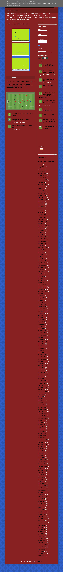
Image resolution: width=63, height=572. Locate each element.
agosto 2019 (41, 317)
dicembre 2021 (42, 265)
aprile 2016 (41, 402)
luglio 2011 (41, 527)
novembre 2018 (42, 337)
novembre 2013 (42, 466)
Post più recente (11, 81)
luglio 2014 (41, 448)
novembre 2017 (42, 361)
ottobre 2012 (41, 494)
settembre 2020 (42, 291)
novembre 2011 (42, 518)
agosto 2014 (41, 446)
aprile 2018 (41, 350)
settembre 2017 (42, 365)
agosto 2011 (41, 525)
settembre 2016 (42, 392)
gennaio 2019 (42, 333)
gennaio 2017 (42, 383)
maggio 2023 (41, 230)
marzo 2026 (41, 171)
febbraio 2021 (42, 280)
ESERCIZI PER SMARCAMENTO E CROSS (48, 66)
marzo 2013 (41, 483)
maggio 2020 (41, 298)
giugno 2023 (41, 228)
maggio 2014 (41, 453)
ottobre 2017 (41, 363)
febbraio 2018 (42, 354)
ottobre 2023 (41, 223)
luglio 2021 (41, 274)
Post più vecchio (30, 81)
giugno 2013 (41, 477)
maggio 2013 (41, 479)
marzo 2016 (41, 405)
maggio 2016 (41, 400)
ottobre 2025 (41, 182)
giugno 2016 (41, 398)
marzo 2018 (41, 352)
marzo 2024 (41, 212)
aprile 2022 (41, 256)
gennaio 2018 (42, 357)
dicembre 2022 (42, 241)
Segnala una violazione (46, 161)
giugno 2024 (41, 206)
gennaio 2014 (42, 461)
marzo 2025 (41, 191)
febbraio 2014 (42, 459)
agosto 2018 (41, 343)
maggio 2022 (41, 254)
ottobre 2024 (41, 201)
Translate (49, 53)
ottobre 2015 (41, 416)
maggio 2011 (41, 531)
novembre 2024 (42, 199)
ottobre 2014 (41, 442)
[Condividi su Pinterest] (15, 77)
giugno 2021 (41, 276)
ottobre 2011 (41, 520)
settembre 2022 (42, 247)
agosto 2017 (41, 368)
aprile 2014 (41, 455)
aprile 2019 (41, 326)
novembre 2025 (42, 180)
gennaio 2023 (42, 239)
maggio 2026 (41, 167)
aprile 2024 (41, 210)
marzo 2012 (41, 510)
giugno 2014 (41, 451)
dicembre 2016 (42, 385)
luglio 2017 (41, 370)
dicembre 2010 (42, 542)
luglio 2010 (41, 551)
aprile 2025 (41, 188)
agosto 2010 (41, 549)
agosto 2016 (41, 394)
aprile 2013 (41, 481)
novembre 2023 (42, 221)
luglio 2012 (41, 501)
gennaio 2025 (42, 195)
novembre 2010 (42, 544)
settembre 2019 (42, 315)
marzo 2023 (41, 234)
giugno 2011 (41, 529)
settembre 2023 (42, 226)
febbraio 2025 (42, 193)
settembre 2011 (42, 523)
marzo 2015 (41, 431)
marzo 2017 (41, 378)
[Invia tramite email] (12, 77)
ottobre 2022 (41, 245)
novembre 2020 (42, 287)
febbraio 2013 (42, 485)
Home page (20, 81)
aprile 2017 (41, 376)
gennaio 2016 (42, 409)
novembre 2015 (42, 413)
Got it (54, 3)
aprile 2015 (41, 429)
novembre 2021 (42, 267)
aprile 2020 (41, 300)
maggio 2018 (41, 348)
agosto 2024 (41, 204)
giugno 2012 (41, 503)
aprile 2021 (41, 278)
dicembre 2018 (42, 335)
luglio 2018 (41, 346)
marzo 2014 (41, 457)
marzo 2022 (41, 258)
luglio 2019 (41, 319)
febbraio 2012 (42, 512)
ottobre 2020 (41, 289)
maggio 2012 (41, 505)
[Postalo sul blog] (13, 77)
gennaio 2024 (42, 217)
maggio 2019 (41, 324)
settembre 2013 (42, 470)
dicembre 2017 (42, 359)
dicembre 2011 (42, 516)
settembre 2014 (42, 444)
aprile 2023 (41, 232)
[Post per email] (10, 77)
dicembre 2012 (42, 490)
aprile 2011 (41, 534)
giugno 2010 (41, 553)
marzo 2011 (41, 536)
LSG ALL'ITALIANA (48, 114)
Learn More (47, 3)
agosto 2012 (41, 499)
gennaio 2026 (42, 175)
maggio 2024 (41, 208)
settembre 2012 (42, 496)
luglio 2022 (41, 250)
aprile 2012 (41, 507)
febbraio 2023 (42, 236)
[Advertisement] (47, 139)
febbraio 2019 (42, 330)
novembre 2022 (42, 243)
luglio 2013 (41, 475)
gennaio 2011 (42, 540)
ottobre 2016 (41, 389)
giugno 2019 (41, 322)
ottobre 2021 (41, 269)
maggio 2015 (41, 427)
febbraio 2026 (42, 173)
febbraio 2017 (42, 381)
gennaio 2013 (42, 488)
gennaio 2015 (42, 435)
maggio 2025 (41, 186)
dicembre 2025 (42, 177)
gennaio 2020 (42, 306)
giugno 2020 (41, 295)
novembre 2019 (42, 311)
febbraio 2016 (42, 407)
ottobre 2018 (41, 339)
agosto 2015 (41, 420)
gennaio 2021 (42, 282)
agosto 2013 (41, 472)
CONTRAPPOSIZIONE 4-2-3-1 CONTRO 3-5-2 (49, 121)
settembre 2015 (42, 418)
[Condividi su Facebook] (14, 77)
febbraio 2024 (42, 215)
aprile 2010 (41, 555)
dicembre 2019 (42, 309)
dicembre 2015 (42, 411)
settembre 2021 (42, 271)
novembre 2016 (42, 387)
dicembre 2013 (42, 464)
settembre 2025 (42, 184)
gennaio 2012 (42, 514)
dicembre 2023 (42, 219)
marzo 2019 (41, 328)
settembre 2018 (42, 341)
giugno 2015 (41, 424)
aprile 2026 (41, 169)
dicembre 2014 (42, 437)
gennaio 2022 (42, 263)
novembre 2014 (42, 440)
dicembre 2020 (42, 285)
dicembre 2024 (42, 197)
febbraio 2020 (42, 304)
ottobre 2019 (41, 313)
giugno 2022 (41, 252)
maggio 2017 (41, 374)
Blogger (40, 561)
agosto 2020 (41, 293)
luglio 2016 (41, 396)
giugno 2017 (41, 372)
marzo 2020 (41, 302)
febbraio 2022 (42, 260)
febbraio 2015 (42, 433)
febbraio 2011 (42, 538)
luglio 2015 (41, 422)
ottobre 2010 (41, 547)
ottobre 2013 (41, 468)
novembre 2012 (42, 492)
